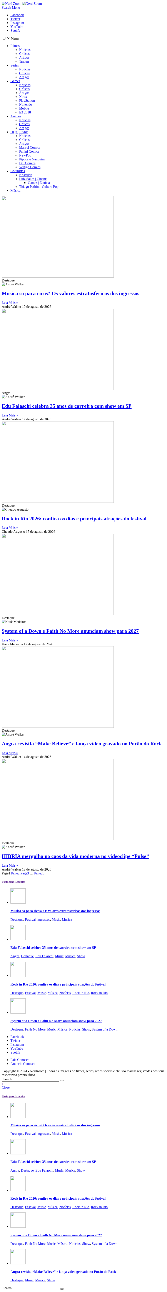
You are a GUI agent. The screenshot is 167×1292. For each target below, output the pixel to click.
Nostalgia (25, 175)
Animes (15, 116)
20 (39, 873)
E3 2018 (25, 112)
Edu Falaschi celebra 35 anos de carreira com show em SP (67, 406)
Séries (14, 65)
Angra (14, 956)
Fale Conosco (19, 1060)
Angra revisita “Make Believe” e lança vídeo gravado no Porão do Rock (82, 743)
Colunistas (17, 171)
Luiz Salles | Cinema (33, 179)
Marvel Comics (29, 147)
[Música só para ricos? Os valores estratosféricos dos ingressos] (18, 902)
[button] (4, 38)
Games (15, 81)
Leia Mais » (10, 303)
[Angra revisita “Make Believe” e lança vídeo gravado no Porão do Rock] (18, 1263)
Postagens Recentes (13, 881)
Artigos (24, 57)
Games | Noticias (39, 183)
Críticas (24, 53)
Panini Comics (29, 151)
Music (56, 919)
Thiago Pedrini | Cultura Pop (38, 186)
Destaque (16, 919)
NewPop (25, 155)
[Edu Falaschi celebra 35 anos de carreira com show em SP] (18, 939)
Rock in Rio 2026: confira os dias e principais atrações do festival (74, 518)
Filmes (15, 46)
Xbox (23, 96)
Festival (30, 919)
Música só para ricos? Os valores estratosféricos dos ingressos (70, 293)
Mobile (24, 108)
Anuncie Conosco (22, 1064)
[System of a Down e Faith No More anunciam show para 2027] (18, 1012)
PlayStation (27, 100)
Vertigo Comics (29, 167)
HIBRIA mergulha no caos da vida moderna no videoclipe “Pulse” (75, 856)
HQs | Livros (19, 132)
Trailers (24, 61)
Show (81, 956)
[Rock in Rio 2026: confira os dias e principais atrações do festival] (18, 975)
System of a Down (104, 1029)
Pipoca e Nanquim (32, 159)
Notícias (24, 50)
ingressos (43, 919)
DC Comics (27, 163)
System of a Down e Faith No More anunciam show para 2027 (70, 631)
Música (15, 190)
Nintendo (25, 104)
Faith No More (35, 1029)
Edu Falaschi (44, 956)
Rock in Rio (80, 993)
